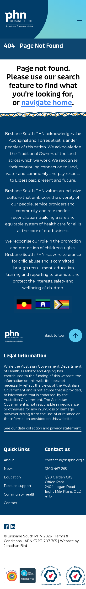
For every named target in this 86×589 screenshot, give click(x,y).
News (8, 469)
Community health (19, 494)
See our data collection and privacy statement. (42, 428)
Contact (10, 503)
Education (12, 477)
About (9, 460)
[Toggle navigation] (79, 19)
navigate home (46, 102)
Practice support (17, 486)
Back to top (54, 335)
